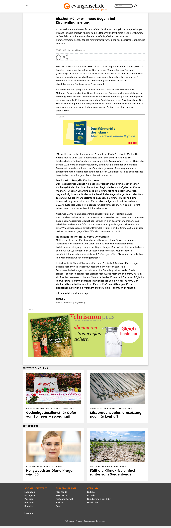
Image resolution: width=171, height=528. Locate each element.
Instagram (30, 495)
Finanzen (68, 303)
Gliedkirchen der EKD (99, 499)
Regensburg (80, 303)
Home (58, 57)
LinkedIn (29, 513)
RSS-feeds (61, 492)
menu (27, 5)
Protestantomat (64, 499)
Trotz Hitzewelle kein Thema (108, 466)
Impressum (101, 521)
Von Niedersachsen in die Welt (45, 466)
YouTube (28, 499)
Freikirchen (93, 502)
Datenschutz (89, 521)
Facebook (29, 492)
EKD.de (91, 495)
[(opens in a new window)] (100, 132)
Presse (79, 521)
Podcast (60, 502)
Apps (58, 506)
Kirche (59, 303)
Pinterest (29, 502)
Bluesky (28, 506)
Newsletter (62, 495)
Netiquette (69, 521)
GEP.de (91, 492)
